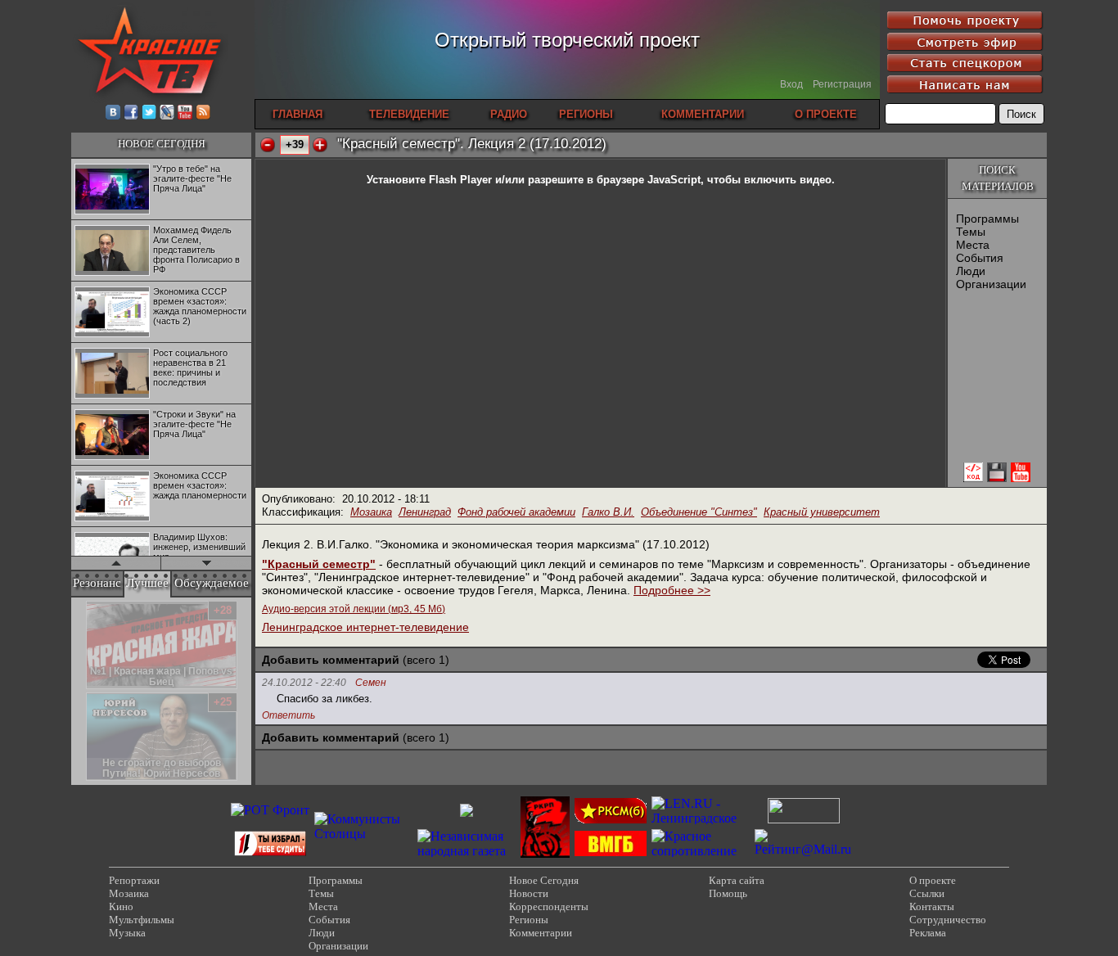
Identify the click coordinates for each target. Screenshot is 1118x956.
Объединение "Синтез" (699, 512)
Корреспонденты (548, 906)
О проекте (932, 880)
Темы (970, 231)
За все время (215, 603)
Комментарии (540, 933)
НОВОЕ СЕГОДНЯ (161, 144)
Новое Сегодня (544, 880)
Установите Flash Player (429, 180)
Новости (528, 893)
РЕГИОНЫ (586, 114)
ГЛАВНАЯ (297, 114)
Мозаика (371, 512)
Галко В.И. (608, 512)
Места (973, 244)
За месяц (157, 603)
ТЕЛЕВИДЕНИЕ (409, 114)
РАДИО (508, 114)
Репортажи (134, 880)
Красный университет (822, 512)
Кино (121, 906)
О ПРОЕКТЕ (826, 114)
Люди (970, 270)
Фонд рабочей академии (516, 512)
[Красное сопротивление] (700, 851)
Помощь (728, 893)
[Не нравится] (267, 145)
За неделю (103, 603)
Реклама (927, 933)
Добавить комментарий (330, 659)
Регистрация (842, 84)
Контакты (931, 906)
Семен (370, 683)
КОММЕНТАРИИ (702, 114)
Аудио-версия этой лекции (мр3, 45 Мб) (353, 608)
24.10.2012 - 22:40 (304, 682)
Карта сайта (736, 880)
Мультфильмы (141, 919)
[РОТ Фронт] (270, 810)
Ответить (288, 715)
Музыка (127, 933)
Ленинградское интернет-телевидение (365, 627)
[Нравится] (320, 145)
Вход (791, 84)
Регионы (528, 919)
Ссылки (926, 893)
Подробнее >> (671, 590)
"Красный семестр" (319, 563)
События (979, 257)
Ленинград (425, 512)
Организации (991, 284)
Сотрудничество (947, 919)
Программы (987, 218)
